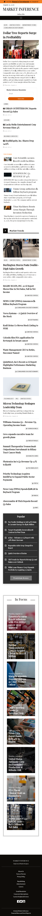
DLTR (5, 25)
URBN (6, 104)
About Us (21, 871)
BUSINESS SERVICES (11, 136)
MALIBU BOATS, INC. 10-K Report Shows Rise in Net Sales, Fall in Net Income (19, 288)
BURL (6, 260)
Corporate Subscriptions (21, 894)
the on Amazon (23, 2)
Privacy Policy (21, 876)
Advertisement (21, 884)
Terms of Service (21, 874)
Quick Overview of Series (17, 553)
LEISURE (6, 120)
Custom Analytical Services (21, 896)
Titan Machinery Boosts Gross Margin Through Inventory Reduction (24, 209)
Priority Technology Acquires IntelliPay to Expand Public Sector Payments (19, 476)
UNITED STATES (15, 25)
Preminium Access (21, 578)
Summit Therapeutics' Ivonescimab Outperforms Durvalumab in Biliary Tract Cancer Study (19, 449)
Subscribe (21, 14)
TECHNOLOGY (8, 398)
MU (17, 398)
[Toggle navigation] (21, 18)
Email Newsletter (21, 891)
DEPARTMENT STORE (29, 25)
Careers (21, 887)
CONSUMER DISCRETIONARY (13, 28)
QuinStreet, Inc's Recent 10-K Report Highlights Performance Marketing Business (20, 364)
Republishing (21, 881)
